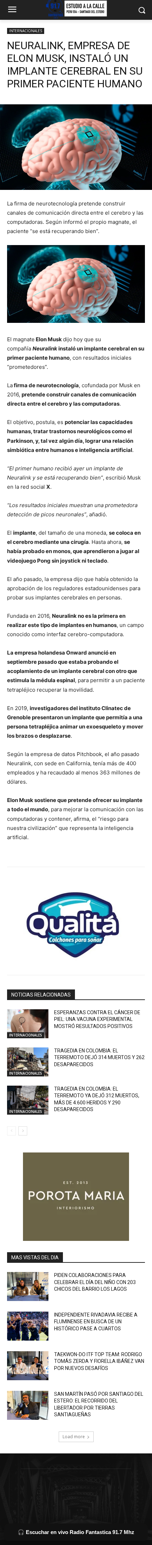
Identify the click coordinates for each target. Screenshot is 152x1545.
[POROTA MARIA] (76, 1196)
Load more (74, 1437)
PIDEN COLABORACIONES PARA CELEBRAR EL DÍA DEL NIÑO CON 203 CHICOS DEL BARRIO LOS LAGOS (95, 1282)
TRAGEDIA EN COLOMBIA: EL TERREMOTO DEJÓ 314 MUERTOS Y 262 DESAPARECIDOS (99, 1057)
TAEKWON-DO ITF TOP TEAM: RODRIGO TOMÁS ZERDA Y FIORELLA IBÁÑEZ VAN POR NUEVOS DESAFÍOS (99, 1361)
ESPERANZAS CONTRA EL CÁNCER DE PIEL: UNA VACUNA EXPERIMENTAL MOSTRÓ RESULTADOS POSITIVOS (97, 1019)
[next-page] (22, 1130)
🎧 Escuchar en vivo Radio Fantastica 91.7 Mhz (76, 1532)
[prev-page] (11, 1130)
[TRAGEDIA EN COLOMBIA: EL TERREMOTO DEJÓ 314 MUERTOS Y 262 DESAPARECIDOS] (27, 1061)
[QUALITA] (76, 922)
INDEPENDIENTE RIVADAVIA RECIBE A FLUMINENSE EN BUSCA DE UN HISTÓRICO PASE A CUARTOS (96, 1321)
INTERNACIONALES (25, 30)
